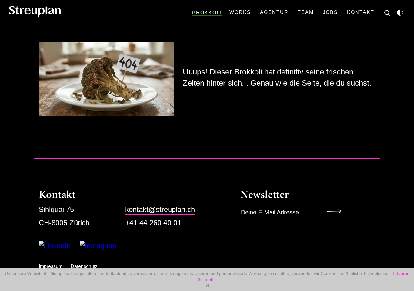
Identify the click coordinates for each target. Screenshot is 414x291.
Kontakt (360, 12)
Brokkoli (207, 12)
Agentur (274, 12)
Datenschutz (84, 266)
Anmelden (336, 210)
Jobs (330, 12)
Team (306, 12)
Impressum (50, 266)
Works (240, 12)
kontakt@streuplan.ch (160, 209)
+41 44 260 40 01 (153, 223)
